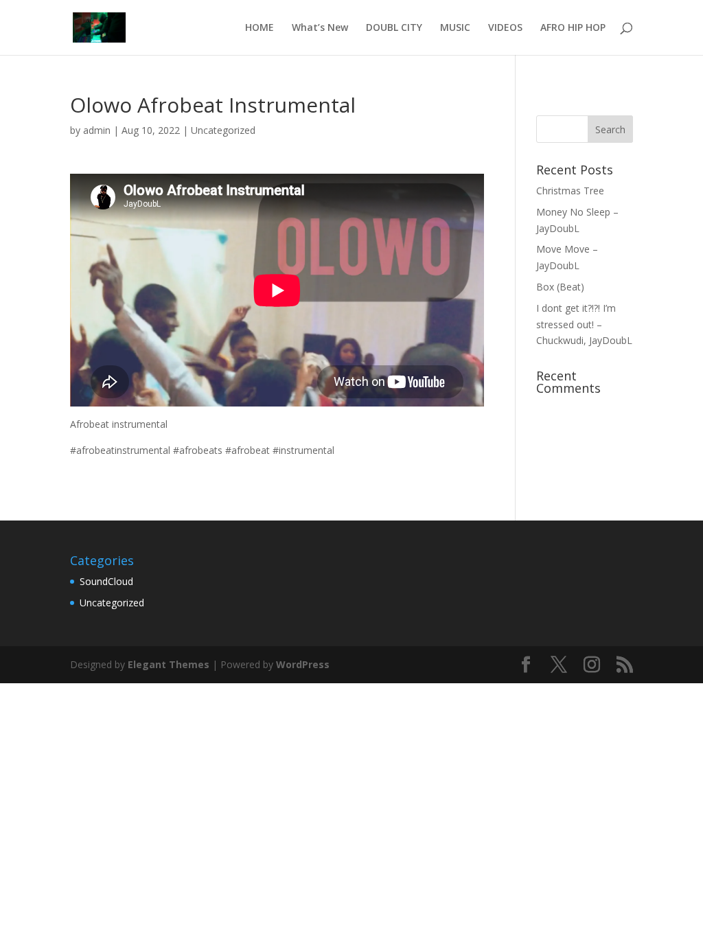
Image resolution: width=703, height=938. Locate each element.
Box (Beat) (560, 286)
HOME (259, 28)
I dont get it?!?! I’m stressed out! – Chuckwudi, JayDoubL (584, 324)
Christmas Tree (570, 190)
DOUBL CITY (394, 28)
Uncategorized (223, 130)
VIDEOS (505, 28)
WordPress (303, 664)
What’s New (320, 28)
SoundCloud (106, 581)
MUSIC (455, 28)
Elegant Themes (168, 664)
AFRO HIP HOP (573, 28)
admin (97, 130)
